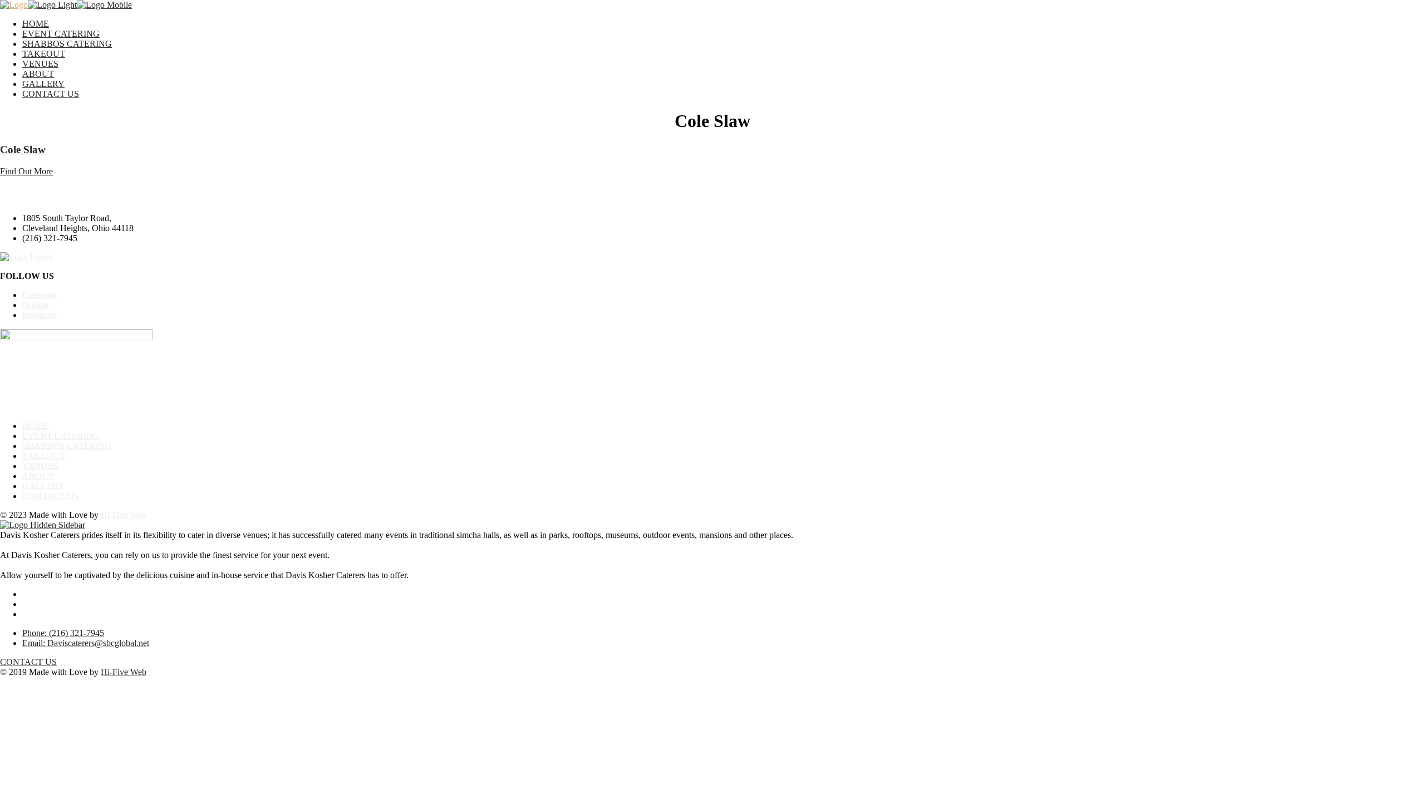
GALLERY (43, 84)
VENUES (40, 64)
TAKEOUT (43, 53)
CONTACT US (50, 94)
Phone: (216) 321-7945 (63, 633)
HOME (35, 23)
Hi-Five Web (123, 515)
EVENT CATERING (61, 33)
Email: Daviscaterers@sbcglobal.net (85, 643)
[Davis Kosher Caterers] (14, 4)
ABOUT (38, 74)
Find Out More (26, 171)
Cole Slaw (23, 149)
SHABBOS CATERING (67, 43)
